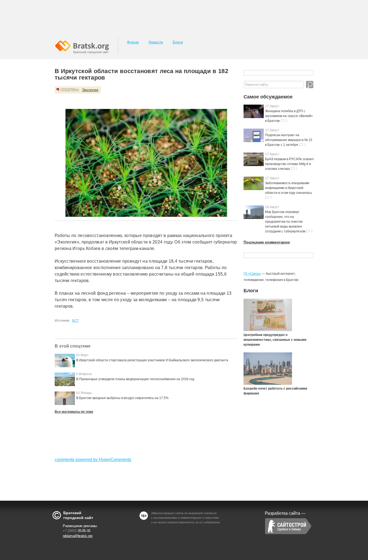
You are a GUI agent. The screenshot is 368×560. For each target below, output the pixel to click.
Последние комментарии (267, 242)
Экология (90, 90)
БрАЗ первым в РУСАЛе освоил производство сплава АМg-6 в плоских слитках (289, 164)
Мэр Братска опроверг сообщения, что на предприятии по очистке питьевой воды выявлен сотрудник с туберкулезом (285, 221)
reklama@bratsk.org (77, 536)
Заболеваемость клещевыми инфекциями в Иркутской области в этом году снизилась (288, 188)
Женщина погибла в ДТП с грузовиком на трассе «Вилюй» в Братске (289, 116)
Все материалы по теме (74, 412)
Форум (133, 42)
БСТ (75, 320)
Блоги (178, 42)
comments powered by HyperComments (93, 459)
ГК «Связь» (252, 274)
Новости (155, 42)
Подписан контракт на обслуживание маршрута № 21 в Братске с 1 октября (289, 140)
